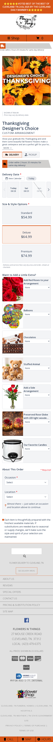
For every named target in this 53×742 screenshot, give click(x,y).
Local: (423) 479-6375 (26, 644)
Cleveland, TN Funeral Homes (17, 705)
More (6, 148)
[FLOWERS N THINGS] (26, 30)
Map (27, 739)
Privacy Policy (14, 725)
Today (31, 178)
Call (10, 739)
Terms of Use (26, 730)
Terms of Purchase (35, 725)
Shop (15, 38)
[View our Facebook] (26, 621)
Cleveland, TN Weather (13, 715)
